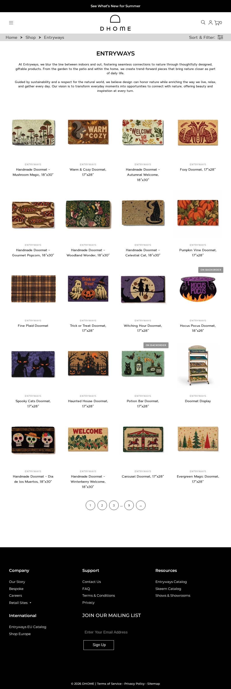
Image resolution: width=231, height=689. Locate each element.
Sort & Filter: (202, 37)
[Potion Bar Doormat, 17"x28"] (143, 364)
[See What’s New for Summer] (115, 6)
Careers (15, 595)
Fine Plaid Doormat (33, 325)
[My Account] (210, 23)
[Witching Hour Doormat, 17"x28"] (143, 289)
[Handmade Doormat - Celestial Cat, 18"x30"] (143, 213)
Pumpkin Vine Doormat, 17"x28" (198, 252)
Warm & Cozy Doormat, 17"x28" (88, 172)
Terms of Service (109, 683)
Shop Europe (20, 634)
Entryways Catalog (171, 582)
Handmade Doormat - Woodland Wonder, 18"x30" (88, 252)
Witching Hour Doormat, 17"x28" (143, 328)
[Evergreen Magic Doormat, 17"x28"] (198, 439)
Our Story (17, 582)
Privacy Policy (134, 683)
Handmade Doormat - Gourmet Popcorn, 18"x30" (33, 252)
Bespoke (16, 589)
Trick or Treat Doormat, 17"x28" (88, 328)
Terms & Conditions (98, 595)
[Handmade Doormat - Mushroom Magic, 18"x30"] (33, 133)
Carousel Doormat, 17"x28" (143, 476)
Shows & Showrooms (172, 595)
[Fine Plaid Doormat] (33, 289)
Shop (30, 37)
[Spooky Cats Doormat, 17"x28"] (33, 364)
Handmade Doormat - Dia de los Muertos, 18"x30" (33, 479)
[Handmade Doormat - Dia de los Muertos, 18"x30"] (33, 439)
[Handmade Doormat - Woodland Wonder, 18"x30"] (88, 213)
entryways (33, 164)
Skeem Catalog (168, 589)
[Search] (203, 22)
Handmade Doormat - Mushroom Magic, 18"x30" (33, 172)
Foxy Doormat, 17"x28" (198, 169)
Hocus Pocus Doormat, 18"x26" (198, 328)
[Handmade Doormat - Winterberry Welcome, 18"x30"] (88, 439)
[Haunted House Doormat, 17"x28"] (88, 364)
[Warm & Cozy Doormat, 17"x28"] (88, 133)
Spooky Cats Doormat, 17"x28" (33, 403)
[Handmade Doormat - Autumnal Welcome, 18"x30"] (143, 133)
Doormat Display (198, 401)
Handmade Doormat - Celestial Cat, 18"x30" (142, 252)
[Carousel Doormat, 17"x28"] (143, 439)
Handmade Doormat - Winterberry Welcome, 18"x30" (88, 481)
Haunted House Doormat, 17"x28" (88, 403)
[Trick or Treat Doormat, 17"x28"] (88, 289)
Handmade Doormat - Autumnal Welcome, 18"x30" (143, 174)
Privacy (88, 602)
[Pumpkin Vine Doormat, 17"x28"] (198, 213)
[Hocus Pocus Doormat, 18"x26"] (198, 289)
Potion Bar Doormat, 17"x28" (143, 403)
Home (11, 37)
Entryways (54, 37)
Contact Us (91, 582)
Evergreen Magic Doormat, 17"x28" (198, 479)
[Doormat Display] (198, 364)
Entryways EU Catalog (27, 627)
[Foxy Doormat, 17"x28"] (198, 133)
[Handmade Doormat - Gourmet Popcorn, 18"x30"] (33, 213)
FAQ (86, 589)
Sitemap (153, 683)
